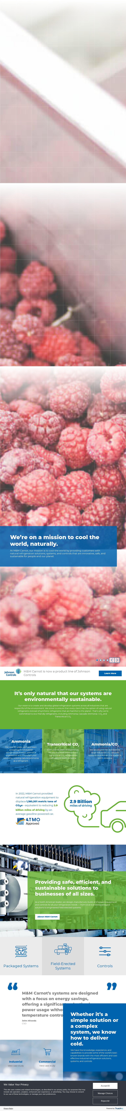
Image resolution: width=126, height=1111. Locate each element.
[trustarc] (119, 1108)
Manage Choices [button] (105, 1093)
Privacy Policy (8, 1108)
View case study (16, 1064)
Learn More (110, 673)
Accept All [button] (105, 1086)
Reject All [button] (105, 1101)
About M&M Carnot (47, 917)
